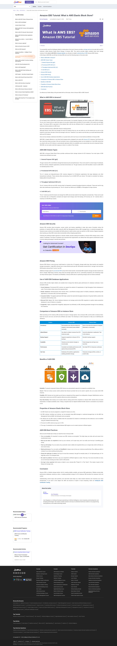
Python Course (39, 576)
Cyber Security (58, 623)
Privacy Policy (71, 215)
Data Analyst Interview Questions (31, 632)
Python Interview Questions (94, 571)
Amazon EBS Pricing (46, 74)
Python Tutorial (74, 571)
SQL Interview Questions (93, 584)
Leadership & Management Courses (63, 607)
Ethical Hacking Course (58, 582)
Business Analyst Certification (42, 580)
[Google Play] (18, 579)
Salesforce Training (58, 576)
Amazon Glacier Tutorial (20, 25)
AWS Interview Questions (93, 573)
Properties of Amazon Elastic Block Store (50, 84)
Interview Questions (47, 6)
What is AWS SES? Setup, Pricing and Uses (24, 19)
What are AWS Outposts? (20, 49)
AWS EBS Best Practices (46, 86)
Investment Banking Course (42, 586)
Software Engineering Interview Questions (48, 632)
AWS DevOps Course (40, 591)
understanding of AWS (82, 53)
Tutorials (39, 6)
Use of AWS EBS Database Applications (50, 77)
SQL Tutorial (37, 616)
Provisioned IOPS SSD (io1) (48, 65)
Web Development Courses (59, 595)
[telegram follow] (24, 573)
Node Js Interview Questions (94, 588)
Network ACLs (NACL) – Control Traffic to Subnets (24, 40)
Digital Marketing (49, 623)
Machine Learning (33, 623)
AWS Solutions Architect (59, 571)
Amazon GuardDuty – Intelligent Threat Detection (23, 53)
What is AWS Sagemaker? (20, 67)
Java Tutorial (74, 578)
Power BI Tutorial (29, 616)
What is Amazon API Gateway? (21, 95)
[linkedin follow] (18, 573)
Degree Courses (40, 605)
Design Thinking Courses (18, 609)
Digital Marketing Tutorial (60, 616)
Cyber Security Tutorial (76, 582)
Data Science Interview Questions (95, 576)
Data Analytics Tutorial (72, 616)
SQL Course (38, 588)
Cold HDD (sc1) (45, 69)
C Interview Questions (17, 632)
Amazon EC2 (87, 139)
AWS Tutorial (73, 573)
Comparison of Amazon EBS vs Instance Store (52, 79)
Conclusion (43, 89)
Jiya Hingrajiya (44, 19)
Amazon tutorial (61, 53)
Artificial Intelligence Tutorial (47, 616)
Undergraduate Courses (87, 605)
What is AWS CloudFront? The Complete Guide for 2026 (25, 98)
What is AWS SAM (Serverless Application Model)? (23, 36)
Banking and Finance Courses (19, 607)
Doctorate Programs (76, 605)
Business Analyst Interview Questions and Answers (84, 630)
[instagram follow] (23, 573)
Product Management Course (42, 595)
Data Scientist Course (40, 571)
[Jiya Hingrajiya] (46, 492)
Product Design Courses (32, 607)
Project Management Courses (64, 603)
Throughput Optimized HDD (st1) (50, 67)
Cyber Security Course (58, 586)
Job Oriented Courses (30, 605)
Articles (34, 6)
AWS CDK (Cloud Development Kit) (22, 64)
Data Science (16, 603)
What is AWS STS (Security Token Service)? (24, 32)
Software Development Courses (63, 605)
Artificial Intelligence (73, 623)
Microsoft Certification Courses (31, 609)
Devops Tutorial (74, 576)
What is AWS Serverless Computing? (22, 83)
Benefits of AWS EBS (46, 82)
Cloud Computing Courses (76, 593)
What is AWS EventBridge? (20, 22)
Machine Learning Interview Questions (48, 630)
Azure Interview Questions (32, 630)
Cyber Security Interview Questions (65, 630)
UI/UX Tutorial (82, 616)
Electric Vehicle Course (58, 591)
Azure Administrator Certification (61, 584)
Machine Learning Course (41, 573)
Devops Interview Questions (94, 578)
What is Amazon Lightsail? (20, 43)
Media (14, 641)
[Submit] (36, 2)
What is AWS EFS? (19, 80)
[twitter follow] (16, 573)
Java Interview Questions (93, 582)
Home (14, 10)
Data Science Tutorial (75, 591)
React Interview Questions (93, 586)
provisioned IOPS (58, 270)
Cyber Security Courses (41, 582)
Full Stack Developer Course (42, 593)
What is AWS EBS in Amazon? (48, 57)
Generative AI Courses (88, 607)
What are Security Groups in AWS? (22, 46)
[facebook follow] (14, 573)
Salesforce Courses (24, 603)
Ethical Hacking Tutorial (76, 588)
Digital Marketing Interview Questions (94, 592)
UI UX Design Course (58, 573)
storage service (87, 49)
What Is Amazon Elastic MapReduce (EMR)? (24, 92)
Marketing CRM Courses (50, 605)
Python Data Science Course (77, 595)
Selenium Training (57, 578)
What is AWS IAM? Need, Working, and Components (23, 71)
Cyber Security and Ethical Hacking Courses (81, 603)
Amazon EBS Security (46, 72)
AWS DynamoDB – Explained (21, 86)
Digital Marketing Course (59, 588)
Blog (18, 10)
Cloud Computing (16, 623)
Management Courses (77, 607)
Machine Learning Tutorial (18, 616)
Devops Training (39, 578)
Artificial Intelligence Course (59, 580)
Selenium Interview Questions (19, 630)
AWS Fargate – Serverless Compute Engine (24, 74)
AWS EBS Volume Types (46, 60)
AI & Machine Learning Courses (49, 603)
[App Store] (27, 579)
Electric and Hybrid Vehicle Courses (46, 607)
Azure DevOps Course (58, 593)
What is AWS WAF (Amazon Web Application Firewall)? (24, 29)
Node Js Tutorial (74, 580)
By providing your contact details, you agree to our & (58, 215)
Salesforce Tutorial (75, 584)
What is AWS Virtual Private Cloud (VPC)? (23, 77)
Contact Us (20, 641)
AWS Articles (22, 10)
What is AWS (41, 623)
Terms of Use (65, 215)
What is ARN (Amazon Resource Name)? (23, 89)
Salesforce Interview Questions (94, 580)
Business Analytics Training (42, 584)
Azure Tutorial (74, 586)
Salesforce (64, 623)
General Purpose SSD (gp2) (48, 62)
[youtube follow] (20, 573)
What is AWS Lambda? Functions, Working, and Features (24, 61)
